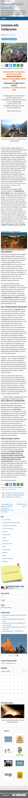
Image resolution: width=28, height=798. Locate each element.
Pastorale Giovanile (7, 558)
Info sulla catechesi (7, 528)
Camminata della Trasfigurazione (9, 489)
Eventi (4, 546)
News (15, 487)
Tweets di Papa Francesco (8, 663)
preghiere (4, 552)
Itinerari (4, 555)
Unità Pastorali (6, 549)
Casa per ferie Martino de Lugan (11, 522)
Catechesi (5, 531)
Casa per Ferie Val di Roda (9, 525)
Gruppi (4, 537)
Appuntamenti (9, 487)
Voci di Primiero (6, 519)
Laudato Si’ (5, 561)
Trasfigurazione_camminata (12, 497)
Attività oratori (6, 534)
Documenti (5, 540)
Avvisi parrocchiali (7, 543)
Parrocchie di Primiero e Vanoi (9, 39)
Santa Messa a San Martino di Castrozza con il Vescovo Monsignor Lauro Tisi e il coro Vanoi (7, 508)
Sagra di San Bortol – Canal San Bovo (12, 631)
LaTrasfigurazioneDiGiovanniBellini (14, 495)
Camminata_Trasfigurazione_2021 (14, 493)
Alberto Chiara (17, 185)
